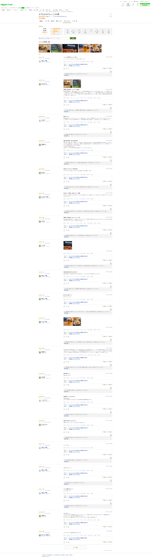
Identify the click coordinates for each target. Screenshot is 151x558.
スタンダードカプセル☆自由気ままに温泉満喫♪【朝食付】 (78, 357)
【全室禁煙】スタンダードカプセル (74, 65)
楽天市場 (142, 1)
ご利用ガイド (125, 1)
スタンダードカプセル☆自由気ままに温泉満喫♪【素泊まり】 (78, 64)
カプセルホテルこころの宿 (49, 14)
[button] (44, 48)
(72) (67, 21)
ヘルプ (121, 1)
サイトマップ (131, 1)
